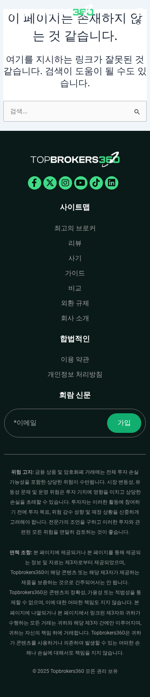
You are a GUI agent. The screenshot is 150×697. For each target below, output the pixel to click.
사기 (75, 258)
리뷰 (75, 243)
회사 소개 (75, 318)
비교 (75, 288)
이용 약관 (75, 359)
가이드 (75, 273)
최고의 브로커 (75, 228)
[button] (139, 12)
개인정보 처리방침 (75, 374)
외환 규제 (75, 303)
